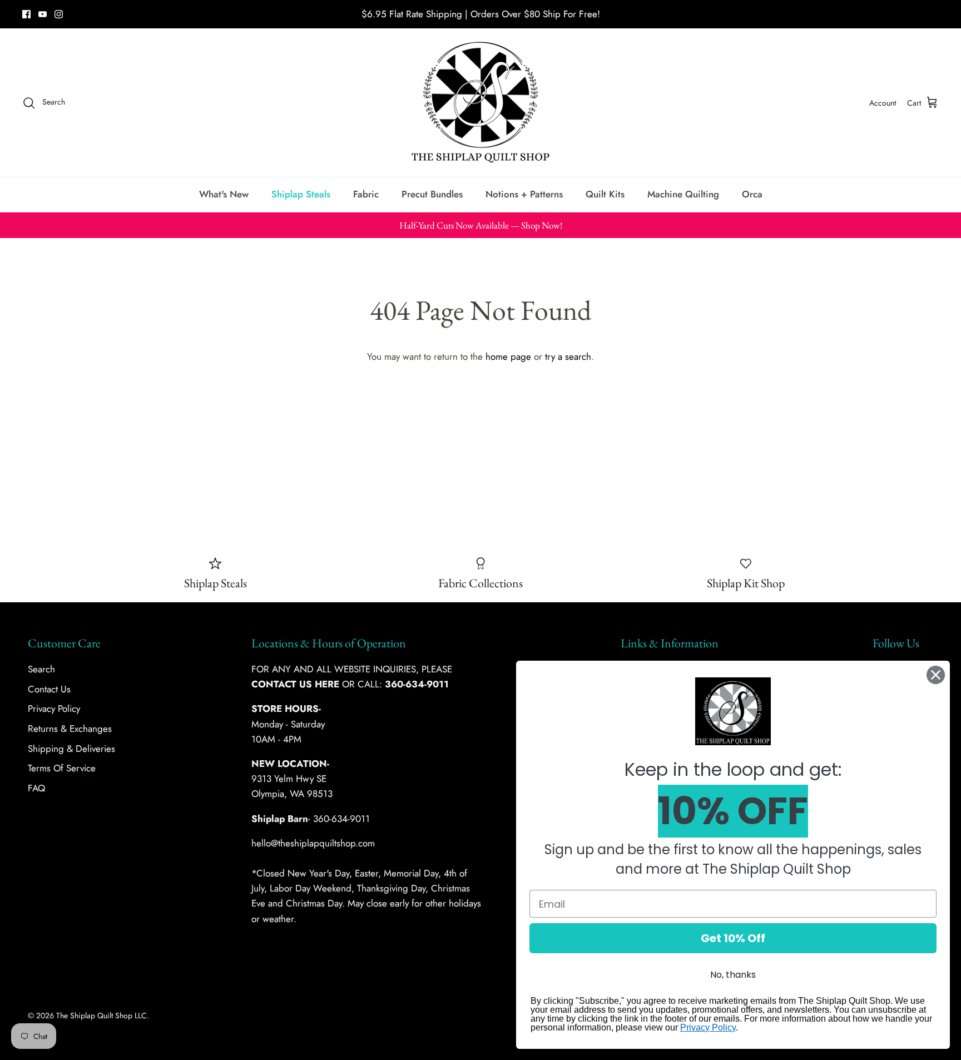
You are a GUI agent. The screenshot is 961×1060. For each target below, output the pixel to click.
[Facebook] (26, 14)
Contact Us (49, 689)
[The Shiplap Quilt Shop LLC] (480, 102)
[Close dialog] (935, 675)
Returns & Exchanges (70, 728)
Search (41, 669)
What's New (224, 194)
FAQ (36, 788)
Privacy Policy (54, 708)
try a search (568, 356)
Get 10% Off (733, 938)
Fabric (366, 194)
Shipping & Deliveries (71, 748)
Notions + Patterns (524, 194)
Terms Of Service (62, 768)
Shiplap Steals (300, 194)
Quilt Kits (605, 194)
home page (508, 356)
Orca (752, 194)
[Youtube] (42, 14)
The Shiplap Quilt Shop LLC (101, 1015)
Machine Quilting (683, 194)
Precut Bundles (432, 194)
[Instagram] (59, 14)
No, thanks (733, 974)
